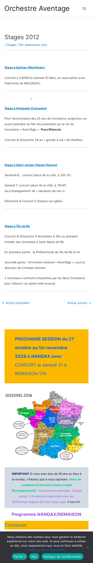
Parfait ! (19, 556)
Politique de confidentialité (47, 550)
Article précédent (16, 303)
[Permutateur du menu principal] (84, 8)
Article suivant (79, 303)
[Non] (87, 547)
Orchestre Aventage (37, 8)
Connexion (16, 525)
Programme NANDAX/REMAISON (46, 514)
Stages (11, 44)
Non (34, 556)
